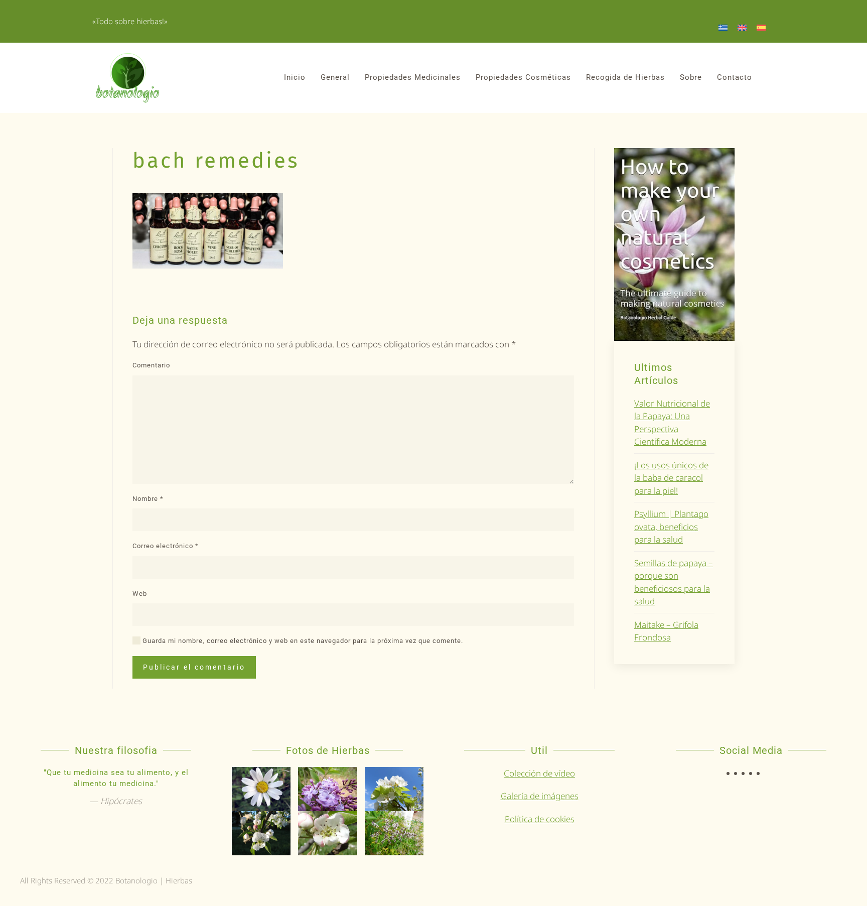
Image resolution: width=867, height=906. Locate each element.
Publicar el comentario (194, 667)
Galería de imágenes (540, 796)
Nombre (148, 498)
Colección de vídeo (539, 773)
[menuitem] (723, 27)
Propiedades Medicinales (413, 77)
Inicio (295, 77)
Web (139, 593)
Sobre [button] (691, 77)
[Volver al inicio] (127, 78)
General (335, 77)
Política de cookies (539, 819)
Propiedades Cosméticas (523, 77)
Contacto (734, 77)
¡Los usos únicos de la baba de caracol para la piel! (671, 477)
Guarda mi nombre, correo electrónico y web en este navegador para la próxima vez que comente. (301, 640)
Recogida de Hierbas (625, 77)
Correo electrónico (165, 546)
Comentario (151, 365)
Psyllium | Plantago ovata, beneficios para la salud (671, 526)
